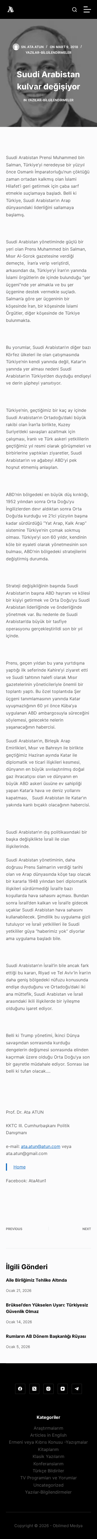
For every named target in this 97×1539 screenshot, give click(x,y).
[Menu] (87, 9)
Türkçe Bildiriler (48, 1470)
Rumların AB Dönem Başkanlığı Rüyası (46, 1336)
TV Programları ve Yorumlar (48, 1477)
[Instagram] (48, 1389)
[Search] (74, 9)
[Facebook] (20, 1389)
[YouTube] (63, 1389)
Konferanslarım (48, 1463)
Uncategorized (48, 1485)
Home (19, 1167)
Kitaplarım (48, 1449)
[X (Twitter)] (34, 1389)
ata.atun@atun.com (40, 1146)
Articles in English (48, 1435)
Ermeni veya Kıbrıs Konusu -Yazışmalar (48, 1442)
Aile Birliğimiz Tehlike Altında (36, 1280)
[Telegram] (77, 1389)
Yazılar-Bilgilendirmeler (48, 52)
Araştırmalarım (48, 1428)
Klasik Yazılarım (48, 1456)
